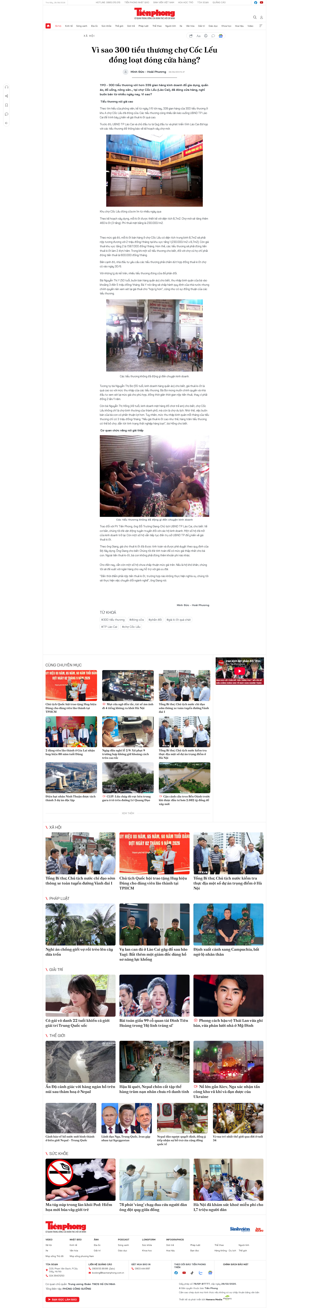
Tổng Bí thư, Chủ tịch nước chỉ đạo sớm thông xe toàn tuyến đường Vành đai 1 (184, 708)
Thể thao (157, 25)
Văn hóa (190, 25)
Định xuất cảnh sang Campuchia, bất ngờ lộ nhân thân (226, 952)
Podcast (123, 1239)
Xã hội (58, 25)
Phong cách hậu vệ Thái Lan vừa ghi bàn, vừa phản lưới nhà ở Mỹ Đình (228, 1023)
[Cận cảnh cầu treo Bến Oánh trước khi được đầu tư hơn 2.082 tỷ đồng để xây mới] (184, 777)
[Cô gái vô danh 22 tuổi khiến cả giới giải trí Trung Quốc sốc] (81, 996)
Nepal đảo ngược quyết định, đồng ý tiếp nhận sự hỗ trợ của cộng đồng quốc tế (181, 1140)
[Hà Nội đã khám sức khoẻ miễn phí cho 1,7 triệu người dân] (228, 1180)
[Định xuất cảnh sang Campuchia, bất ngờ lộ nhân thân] (228, 924)
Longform (148, 1239)
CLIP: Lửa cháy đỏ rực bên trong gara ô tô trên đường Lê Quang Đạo (126, 798)
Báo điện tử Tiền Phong (154, 13)
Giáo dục (213, 25)
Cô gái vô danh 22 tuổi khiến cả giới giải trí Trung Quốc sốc (78, 1023)
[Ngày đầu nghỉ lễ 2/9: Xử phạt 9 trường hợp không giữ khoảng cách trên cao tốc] (128, 731)
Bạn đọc (194, 1250)
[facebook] (256, 2)
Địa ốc (94, 25)
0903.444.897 (142, 1268)
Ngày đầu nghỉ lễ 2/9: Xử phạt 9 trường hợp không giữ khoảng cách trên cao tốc (125, 754)
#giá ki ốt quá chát (179, 619)
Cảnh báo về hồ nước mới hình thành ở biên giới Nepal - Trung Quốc (70, 1138)
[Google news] (212, 1273)
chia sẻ (191, 36)
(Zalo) (112, 1268)
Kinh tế (69, 25)
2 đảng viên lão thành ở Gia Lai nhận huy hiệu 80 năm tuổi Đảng (70, 752)
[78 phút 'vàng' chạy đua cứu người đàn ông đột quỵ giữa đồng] (154, 1180)
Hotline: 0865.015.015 (108, 2)
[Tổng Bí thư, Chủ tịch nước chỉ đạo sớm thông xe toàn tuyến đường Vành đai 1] (184, 685)
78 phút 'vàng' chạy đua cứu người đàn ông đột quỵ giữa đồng (153, 1207)
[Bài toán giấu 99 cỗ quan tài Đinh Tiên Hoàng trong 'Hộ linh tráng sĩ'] (154, 996)
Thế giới (119, 25)
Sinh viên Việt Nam (163, 2)
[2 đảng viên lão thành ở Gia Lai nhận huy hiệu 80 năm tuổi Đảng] (71, 731)
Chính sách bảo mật (235, 1264)
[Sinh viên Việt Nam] (240, 1230)
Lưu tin (6, 105)
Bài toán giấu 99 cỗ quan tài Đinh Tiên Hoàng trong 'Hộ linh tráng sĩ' (153, 1023)
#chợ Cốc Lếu (131, 627)
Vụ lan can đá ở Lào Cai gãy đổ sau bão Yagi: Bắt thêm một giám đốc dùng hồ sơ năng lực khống (153, 954)
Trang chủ (48, 25)
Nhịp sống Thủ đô (55, 1256)
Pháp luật (144, 25)
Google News (220, 36)
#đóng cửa (136, 619)
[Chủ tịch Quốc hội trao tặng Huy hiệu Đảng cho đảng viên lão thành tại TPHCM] (71, 685)
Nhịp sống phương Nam (82, 1256)
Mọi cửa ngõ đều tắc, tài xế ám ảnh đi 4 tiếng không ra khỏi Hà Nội (127, 706)
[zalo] (202, 1273)
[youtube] (261, 2)
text (198, 36)
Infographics (175, 1239)
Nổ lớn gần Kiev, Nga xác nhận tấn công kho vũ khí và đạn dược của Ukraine (226, 1091)
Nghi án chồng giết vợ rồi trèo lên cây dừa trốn (79, 952)
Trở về (6, 123)
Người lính (170, 25)
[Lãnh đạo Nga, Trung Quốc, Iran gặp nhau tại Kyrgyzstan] (126, 1118)
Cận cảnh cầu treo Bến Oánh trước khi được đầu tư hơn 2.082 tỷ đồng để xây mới (184, 800)
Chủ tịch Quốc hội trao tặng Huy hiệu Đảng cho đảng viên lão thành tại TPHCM (71, 708)
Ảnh (96, 1239)
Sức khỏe (106, 25)
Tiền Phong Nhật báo (136, 2)
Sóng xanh (81, 25)
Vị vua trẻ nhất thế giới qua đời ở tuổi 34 (238, 1138)
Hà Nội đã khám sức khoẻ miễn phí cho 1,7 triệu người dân (228, 1207)
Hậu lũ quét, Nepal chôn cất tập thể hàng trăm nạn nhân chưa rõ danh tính (154, 1089)
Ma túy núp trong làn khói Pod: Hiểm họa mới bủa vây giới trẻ (79, 1207)
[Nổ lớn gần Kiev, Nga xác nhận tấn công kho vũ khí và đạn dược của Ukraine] (228, 1062)
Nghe (6, 87)
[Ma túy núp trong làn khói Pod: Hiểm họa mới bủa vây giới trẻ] (81, 1180)
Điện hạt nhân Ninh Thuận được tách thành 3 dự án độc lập (71, 798)
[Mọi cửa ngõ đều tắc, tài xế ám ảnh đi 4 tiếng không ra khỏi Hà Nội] (128, 685)
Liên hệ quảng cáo (100, 1264)
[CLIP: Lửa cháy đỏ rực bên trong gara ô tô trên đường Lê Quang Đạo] (128, 777)
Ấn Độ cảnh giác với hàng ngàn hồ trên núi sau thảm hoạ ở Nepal (80, 1089)
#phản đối (155, 619)
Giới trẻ (131, 25)
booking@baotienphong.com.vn (108, 1272)
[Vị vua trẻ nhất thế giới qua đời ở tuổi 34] (238, 1118)
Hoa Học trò (185, 2)
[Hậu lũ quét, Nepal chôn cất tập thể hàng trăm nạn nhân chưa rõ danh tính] (154, 1062)
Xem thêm (260, 25)
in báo (206, 36)
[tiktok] (193, 1273)
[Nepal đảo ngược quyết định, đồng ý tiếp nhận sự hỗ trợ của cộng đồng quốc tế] (182, 1118)
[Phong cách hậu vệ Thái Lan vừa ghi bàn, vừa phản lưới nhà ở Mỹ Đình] (228, 996)
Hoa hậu (239, 25)
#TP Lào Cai (109, 627)
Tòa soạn (203, 2)
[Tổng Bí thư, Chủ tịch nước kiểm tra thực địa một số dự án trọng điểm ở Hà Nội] (184, 731)
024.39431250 (56, 1275)
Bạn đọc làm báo (64, 1299)
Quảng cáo (219, 2)
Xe (181, 25)
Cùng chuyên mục (64, 665)
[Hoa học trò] (259, 1230)
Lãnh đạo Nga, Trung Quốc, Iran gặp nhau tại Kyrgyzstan (125, 1138)
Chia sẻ (6, 96)
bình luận (213, 36)
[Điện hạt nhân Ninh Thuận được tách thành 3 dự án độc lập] (71, 777)
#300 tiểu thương (113, 619)
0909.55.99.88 (100, 1268)
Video (250, 25)
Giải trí (201, 25)
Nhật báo (76, 1239)
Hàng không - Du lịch (225, 1250)
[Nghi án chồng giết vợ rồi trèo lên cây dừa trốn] (81, 924)
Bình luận (6, 114)
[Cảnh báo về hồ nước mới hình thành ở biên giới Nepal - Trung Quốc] (71, 1118)
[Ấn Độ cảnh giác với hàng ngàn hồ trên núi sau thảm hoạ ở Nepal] (81, 1062)
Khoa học (226, 25)
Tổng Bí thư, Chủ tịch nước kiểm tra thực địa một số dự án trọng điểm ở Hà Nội (183, 754)
